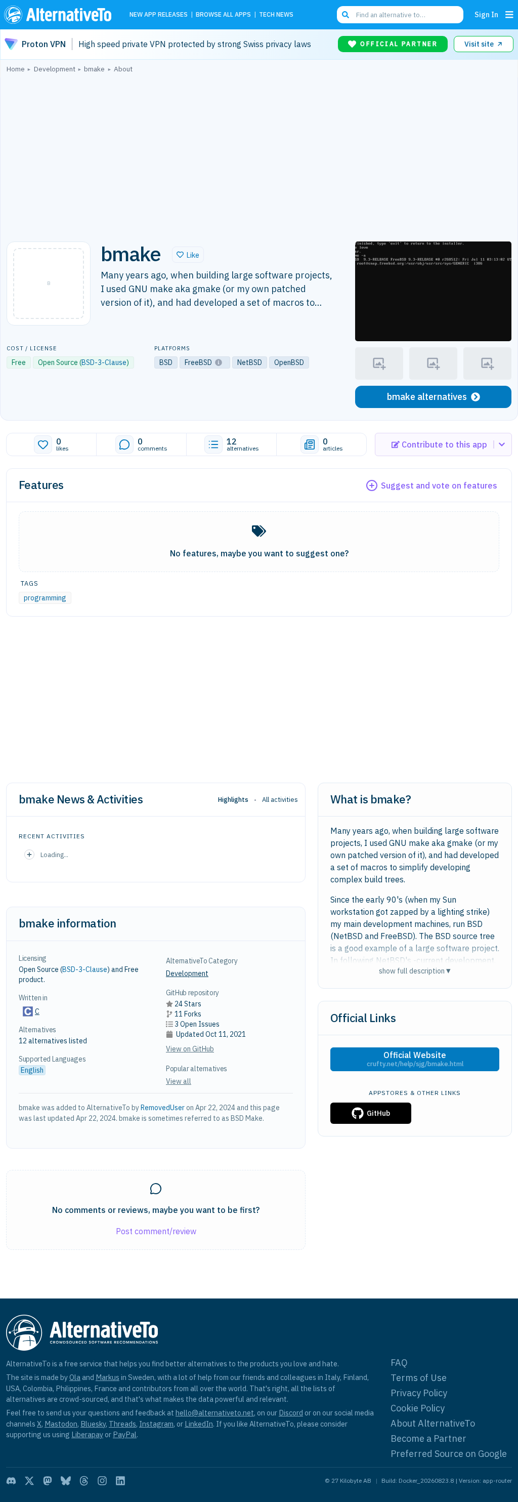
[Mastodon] (47, 1481)
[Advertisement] (259, 154)
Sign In (486, 14)
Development (187, 973)
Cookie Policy (418, 1408)
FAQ (399, 1362)
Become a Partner (428, 1438)
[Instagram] (102, 1481)
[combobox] (400, 14)
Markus (107, 1377)
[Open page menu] (509, 14)
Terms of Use (419, 1378)
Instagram (156, 1424)
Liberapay (87, 1434)
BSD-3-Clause (103, 362)
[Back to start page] (60, 15)
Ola (74, 1377)
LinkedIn (199, 1424)
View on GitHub (190, 1048)
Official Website (415, 1059)
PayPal (125, 1434)
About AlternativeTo (433, 1423)
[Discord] (11, 1481)
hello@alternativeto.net (215, 1412)
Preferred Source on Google (449, 1453)
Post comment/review (156, 1231)
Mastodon (61, 1424)
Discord (291, 1412)
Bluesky (93, 1424)
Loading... (54, 854)
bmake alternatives (427, 396)
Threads (122, 1424)
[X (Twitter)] (29, 1481)
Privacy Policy (419, 1393)
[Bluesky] (66, 1481)
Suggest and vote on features (439, 485)
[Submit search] (345, 14)
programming (45, 597)
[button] (188, 255)
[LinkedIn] (120, 1481)
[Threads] (84, 1481)
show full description (415, 970)
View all (178, 1081)
